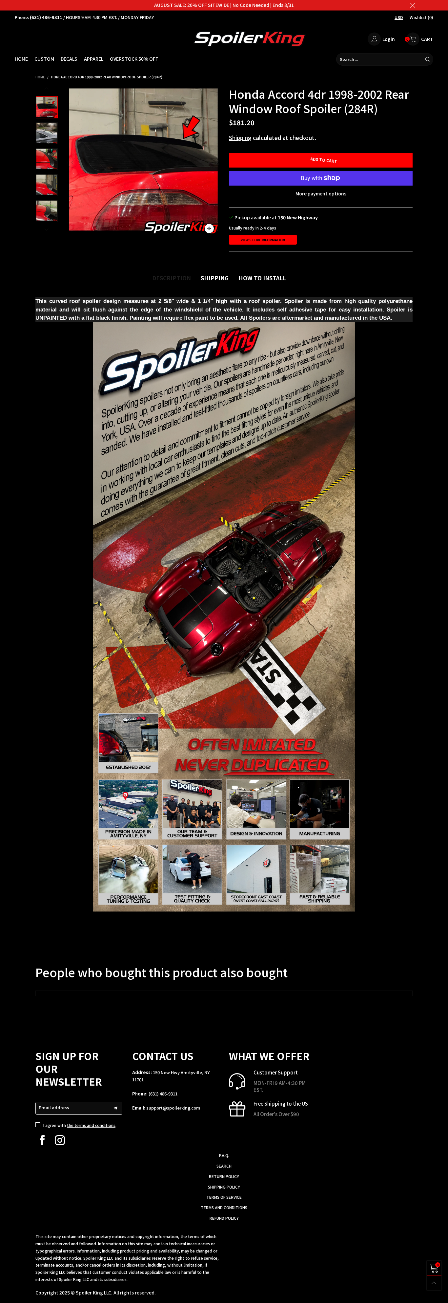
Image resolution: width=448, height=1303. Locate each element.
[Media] (209, 228)
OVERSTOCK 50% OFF (134, 58)
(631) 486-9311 (163, 1094)
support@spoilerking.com (173, 1108)
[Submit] (427, 59)
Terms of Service (224, 1197)
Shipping (240, 137)
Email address (54, 1107)
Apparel (93, 58)
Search (224, 1166)
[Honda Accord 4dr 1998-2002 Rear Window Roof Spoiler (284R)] (143, 162)
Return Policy (224, 1176)
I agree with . (79, 1125)
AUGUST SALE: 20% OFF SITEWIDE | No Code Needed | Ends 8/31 (224, 5)
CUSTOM (44, 58)
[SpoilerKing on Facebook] (42, 1140)
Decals (69, 58)
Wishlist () (421, 17)
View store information (263, 239)
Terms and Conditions (224, 1207)
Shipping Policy (224, 1187)
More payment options (320, 193)
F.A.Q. (224, 1155)
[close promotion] (412, 5)
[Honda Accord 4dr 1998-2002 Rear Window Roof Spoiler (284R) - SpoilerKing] (47, 133)
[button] (72, 163)
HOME (21, 58)
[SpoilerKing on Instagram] (60, 1140)
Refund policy (224, 1218)
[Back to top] (434, 1282)
